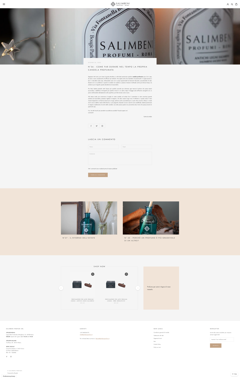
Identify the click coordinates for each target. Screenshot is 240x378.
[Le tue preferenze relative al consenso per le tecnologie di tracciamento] (9, 376)
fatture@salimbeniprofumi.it (102, 338)
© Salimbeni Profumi (15, 370)
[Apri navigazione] (4, 4)
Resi (155, 341)
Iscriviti (216, 345)
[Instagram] (11, 356)
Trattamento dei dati (159, 335)
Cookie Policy (157, 344)
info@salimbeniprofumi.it (86, 335)
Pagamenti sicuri (158, 338)
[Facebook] (6, 356)
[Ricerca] (232, 4)
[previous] (61, 288)
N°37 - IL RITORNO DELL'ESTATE (79, 238)
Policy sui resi (157, 347)
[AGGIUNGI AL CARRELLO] (92, 274)
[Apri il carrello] (236, 4)
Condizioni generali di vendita (161, 332)
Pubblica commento (98, 175)
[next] (138, 288)
